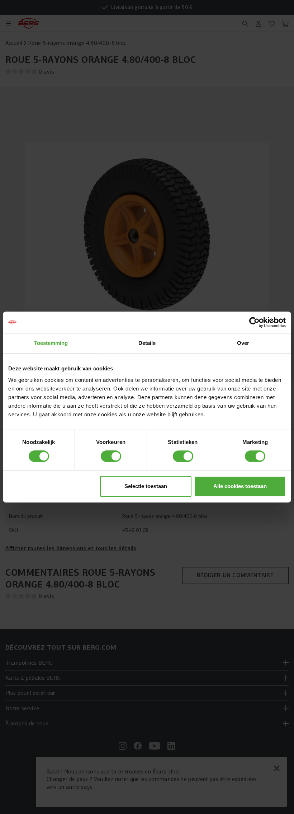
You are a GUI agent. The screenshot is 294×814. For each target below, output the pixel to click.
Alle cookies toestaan (240, 486)
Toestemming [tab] (51, 343)
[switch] (111, 456)
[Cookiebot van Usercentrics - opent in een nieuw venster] (254, 322)
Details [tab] (147, 343)
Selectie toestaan (145, 486)
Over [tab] (243, 343)
